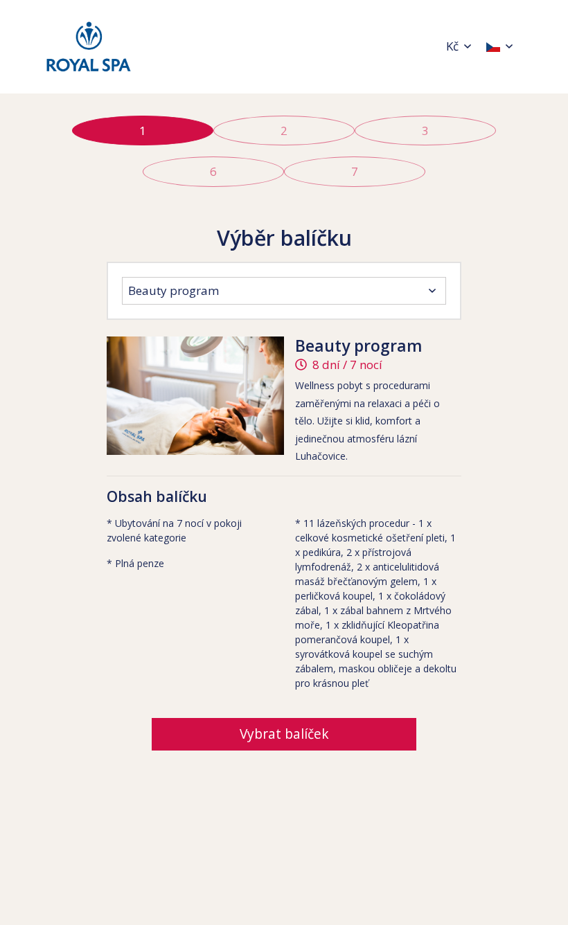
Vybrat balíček (284, 734)
